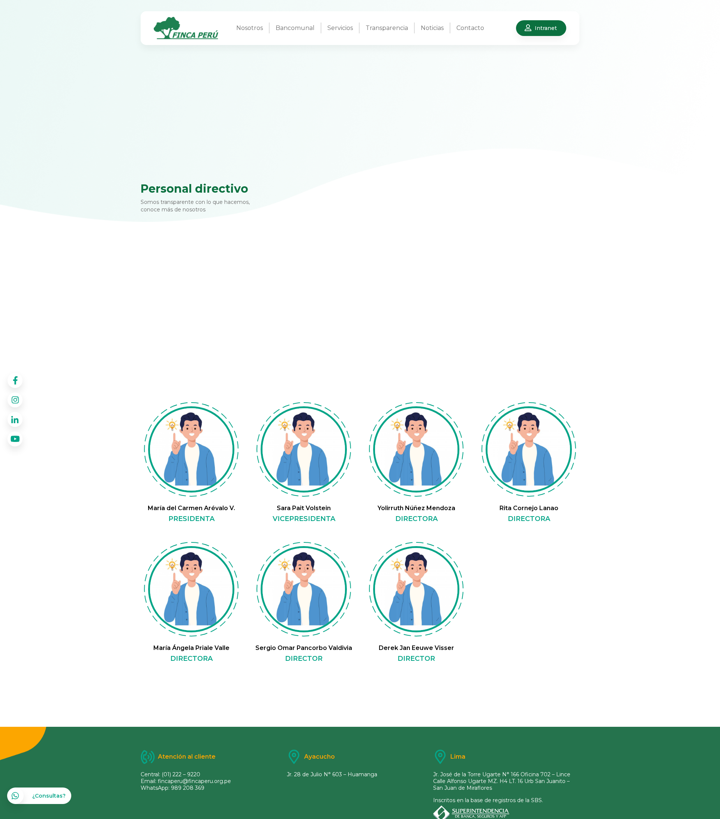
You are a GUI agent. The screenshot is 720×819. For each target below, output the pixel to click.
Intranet (546, 28)
